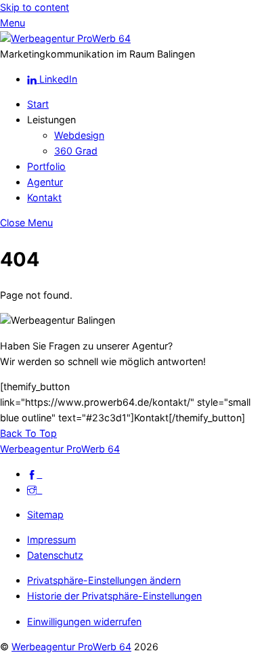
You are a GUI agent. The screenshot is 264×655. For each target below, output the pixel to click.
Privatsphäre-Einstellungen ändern (104, 580)
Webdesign (79, 135)
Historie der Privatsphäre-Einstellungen (114, 595)
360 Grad (75, 150)
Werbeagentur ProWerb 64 (71, 646)
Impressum (51, 539)
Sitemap (45, 514)
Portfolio (46, 166)
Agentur (45, 182)
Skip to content (34, 7)
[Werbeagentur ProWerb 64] (65, 38)
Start (38, 104)
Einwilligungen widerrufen (84, 621)
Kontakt (44, 197)
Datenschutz (55, 555)
